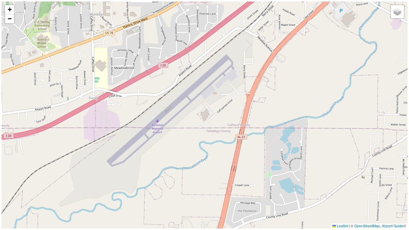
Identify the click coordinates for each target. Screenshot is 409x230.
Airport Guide (392, 225)
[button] (9, 9)
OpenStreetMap (367, 225)
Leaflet (342, 225)
